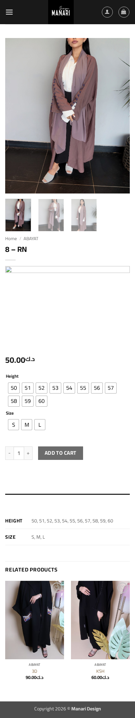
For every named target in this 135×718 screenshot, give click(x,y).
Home (11, 238)
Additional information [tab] (31, 500)
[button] (9, 12)
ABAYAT (31, 238)
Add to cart (60, 453)
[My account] (107, 12)
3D (34, 671)
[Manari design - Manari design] (61, 12)
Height (12, 376)
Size (10, 413)
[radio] (13, 388)
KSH (100, 671)
